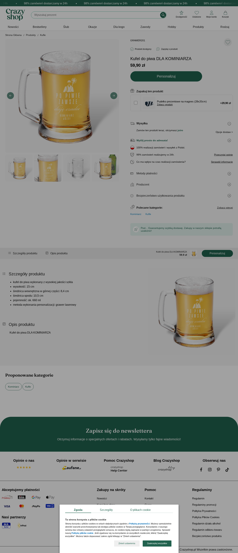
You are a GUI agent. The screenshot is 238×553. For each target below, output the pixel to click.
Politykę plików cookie (82, 533)
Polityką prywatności (139, 524)
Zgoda (78, 509)
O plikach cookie (140, 509)
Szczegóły (106, 509)
